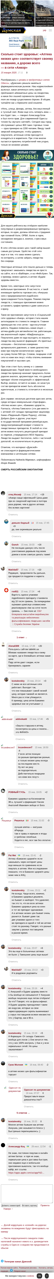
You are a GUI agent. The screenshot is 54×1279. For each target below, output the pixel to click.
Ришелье (19, 820)
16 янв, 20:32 (30, 1121)
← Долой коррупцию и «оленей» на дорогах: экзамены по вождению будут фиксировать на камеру (25, 1228)
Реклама (27, 49)
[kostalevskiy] (6, 681)
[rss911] (6, 591)
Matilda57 (13, 570)
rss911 (15, 591)
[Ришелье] (6, 820)
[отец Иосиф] (3, 494)
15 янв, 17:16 (27, 570)
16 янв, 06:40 (36, 1065)
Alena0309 (13, 646)
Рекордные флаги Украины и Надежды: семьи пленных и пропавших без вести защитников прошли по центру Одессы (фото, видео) (16, 20)
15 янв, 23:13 (30, 970)
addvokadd (21, 719)
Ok (39, 1276)
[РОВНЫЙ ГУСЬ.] (3, 792)
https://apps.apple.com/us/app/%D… (26, 1173)
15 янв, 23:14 (33, 681)
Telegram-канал (20, 1271)
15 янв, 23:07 (30, 948)
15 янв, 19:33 (27, 544)
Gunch (15, 544)
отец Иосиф (14, 494)
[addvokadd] (6, 719)
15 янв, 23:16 (30, 988)
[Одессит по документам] (12, 1091)
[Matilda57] (3, 569)
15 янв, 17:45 (42, 523)
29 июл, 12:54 (38, 1146)
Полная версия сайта (9, 1268)
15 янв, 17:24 (27, 591)
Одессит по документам (37, 1090)
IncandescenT (25, 747)
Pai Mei (12, 855)
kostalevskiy (18, 681)
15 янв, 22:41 (29, 855)
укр (44, 30)
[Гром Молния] (3, 1064)
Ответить (13, 514)
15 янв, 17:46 (36, 719)
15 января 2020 (8, 72)
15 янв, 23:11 (33, 890)
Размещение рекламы (28, 1268)
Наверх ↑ (8, 1209)
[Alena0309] (3, 646)
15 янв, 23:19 (30, 1033)
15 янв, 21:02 (37, 820)
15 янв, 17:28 (28, 646)
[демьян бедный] (6, 523)
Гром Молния (15, 1065)
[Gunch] (6, 544)
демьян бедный (20, 523)
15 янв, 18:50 (41, 747)
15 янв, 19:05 (35, 792)
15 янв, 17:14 (30, 494)
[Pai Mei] (3, 855)
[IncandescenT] (8, 747)
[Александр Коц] (3, 1146)
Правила (44, 1205)
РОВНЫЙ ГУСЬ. (17, 792)
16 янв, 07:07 (32, 1093)
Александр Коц (16, 1146)
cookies (30, 1276)
